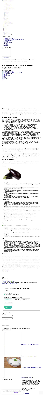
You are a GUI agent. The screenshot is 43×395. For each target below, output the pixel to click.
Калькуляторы (7, 9)
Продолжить (8, 307)
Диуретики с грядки (8, 73)
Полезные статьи (7, 3)
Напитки (5, 78)
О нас (5, 2)
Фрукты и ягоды (7, 75)
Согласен (16, 392)
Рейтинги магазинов (11, 8)
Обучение (6, 11)
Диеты (5, 10)
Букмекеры (9, 5)
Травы (5, 76)
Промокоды (6, 4)
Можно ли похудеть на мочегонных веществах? (13, 72)
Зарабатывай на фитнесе (8, 0)
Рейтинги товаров (10, 7)
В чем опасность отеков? (8, 71)
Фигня (4, 281)
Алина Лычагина (5, 57)
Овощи (5, 74)
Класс (13, 281)
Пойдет (9, 281)
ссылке (12, 392)
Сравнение (27, 393)
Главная (5, 32)
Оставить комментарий (6, 329)
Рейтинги (6, 6)
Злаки (5, 77)
